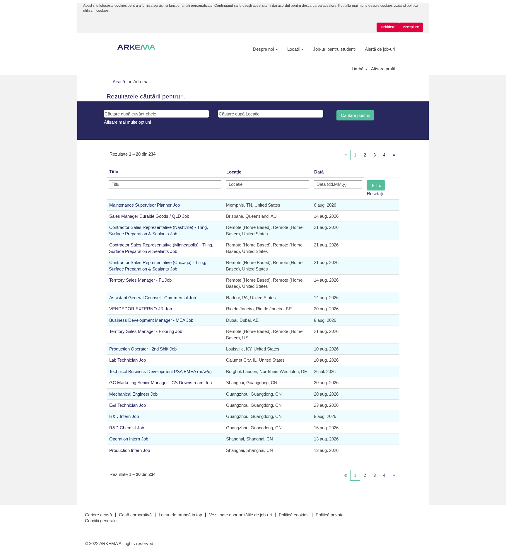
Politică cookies (294, 514)
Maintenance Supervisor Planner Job (144, 205)
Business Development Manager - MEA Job (151, 320)
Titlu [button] (113, 171)
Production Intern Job (129, 450)
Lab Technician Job (127, 360)
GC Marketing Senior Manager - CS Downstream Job (160, 382)
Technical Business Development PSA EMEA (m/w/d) (160, 371)
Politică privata (329, 514)
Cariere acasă (98, 514)
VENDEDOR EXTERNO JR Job (140, 308)
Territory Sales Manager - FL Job (140, 280)
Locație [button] (233, 171)
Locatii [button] (294, 49)
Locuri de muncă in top (180, 514)
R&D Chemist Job (126, 427)
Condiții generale (101, 520)
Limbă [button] (358, 68)
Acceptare (411, 27)
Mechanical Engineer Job (133, 394)
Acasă (119, 81)
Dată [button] (319, 171)
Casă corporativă (135, 514)
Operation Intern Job (128, 438)
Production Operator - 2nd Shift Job (143, 348)
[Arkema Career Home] (136, 47)
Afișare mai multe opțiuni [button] (127, 122)
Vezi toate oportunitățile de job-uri (240, 514)
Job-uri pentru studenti (334, 49)
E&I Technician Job (127, 405)
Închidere (387, 27)
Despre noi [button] (264, 49)
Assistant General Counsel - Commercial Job (152, 297)
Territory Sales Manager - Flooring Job (145, 331)
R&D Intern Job (124, 416)
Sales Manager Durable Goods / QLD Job (149, 216)
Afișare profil (383, 68)
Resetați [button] (375, 193)
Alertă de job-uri (380, 49)
